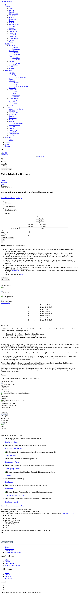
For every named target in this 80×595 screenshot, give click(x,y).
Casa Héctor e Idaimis (11, 502)
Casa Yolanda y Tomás (12, 462)
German (7, 146)
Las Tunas (12, 26)
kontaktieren (16, 271)
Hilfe (3, 239)
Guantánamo (12, 19)
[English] (4, 153)
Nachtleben (16, 47)
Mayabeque (12, 29)
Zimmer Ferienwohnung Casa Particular (9, 548)
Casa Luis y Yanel (10, 455)
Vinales (11, 42)
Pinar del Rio (13, 130)
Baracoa (11, 10)
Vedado (11, 56)
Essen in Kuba (9, 563)
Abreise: (30, 226)
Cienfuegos (12, 15)
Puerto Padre (12, 33)
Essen (10, 139)
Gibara (11, 79)
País (2, 230)
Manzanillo (12, 88)
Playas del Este (13, 65)
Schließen (4, 277)
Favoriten (4, 182)
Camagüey (12, 12)
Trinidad (11, 40)
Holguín (11, 121)
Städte (6, 560)
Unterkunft (8, 7)
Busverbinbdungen (22, 86)
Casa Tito (8, 475)
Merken (3, 181)
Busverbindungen (21, 77)
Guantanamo (12, 118)
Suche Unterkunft (6, 169)
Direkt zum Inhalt (6, 1)
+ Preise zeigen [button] (5, 303)
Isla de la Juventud (14, 24)
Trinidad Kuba (13, 102)
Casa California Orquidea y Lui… (15, 495)
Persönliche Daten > (7, 237)
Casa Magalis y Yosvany (12, 469)
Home (6, 5)
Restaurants (16, 49)
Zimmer (3, 165)
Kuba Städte (8, 70)
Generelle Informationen (12, 565)
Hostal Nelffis (9, 488)
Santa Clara (12, 37)
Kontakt (7, 574)
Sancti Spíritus (13, 35)
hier (21, 274)
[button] (40, 506)
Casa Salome (9, 482)
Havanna (11, 21)
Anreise (11, 66)
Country (3, 234)
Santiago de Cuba (14, 38)
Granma (11, 17)
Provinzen (8, 107)
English (7, 144)
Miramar (11, 61)
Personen (3, 162)
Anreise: (30, 224)
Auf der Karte (5, 280)
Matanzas (11, 28)
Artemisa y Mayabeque (16, 109)
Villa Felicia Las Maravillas (13, 449)
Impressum (8, 576)
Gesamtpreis (15, 228)
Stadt (2, 158)
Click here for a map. (68, 513)
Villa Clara (12, 135)
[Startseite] (40, 155)
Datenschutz (8, 578)
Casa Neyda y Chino (11, 442)
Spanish (7, 142)
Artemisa (11, 8)
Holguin (11, 22)
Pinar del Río (13, 31)
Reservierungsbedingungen (13, 552)
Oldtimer (11, 141)
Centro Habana (13, 51)
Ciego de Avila (13, 14)
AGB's (7, 573)
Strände (14, 93)
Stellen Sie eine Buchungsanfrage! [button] (11, 198)
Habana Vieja (13, 45)
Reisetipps (8, 137)
